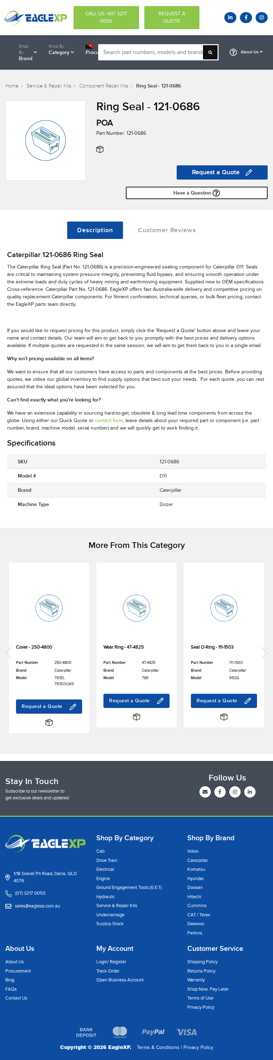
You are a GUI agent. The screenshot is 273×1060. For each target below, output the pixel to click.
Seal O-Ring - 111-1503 (212, 647)
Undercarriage (110, 915)
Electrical (105, 869)
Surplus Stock (110, 924)
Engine (103, 878)
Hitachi (194, 897)
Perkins (194, 933)
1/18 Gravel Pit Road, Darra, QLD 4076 (45, 877)
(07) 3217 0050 (30, 893)
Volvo (192, 851)
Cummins (197, 906)
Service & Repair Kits (116, 906)
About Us (250, 52)
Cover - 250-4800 (34, 647)
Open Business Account (120, 980)
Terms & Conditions (158, 1047)
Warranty (196, 980)
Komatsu (196, 869)
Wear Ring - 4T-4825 (123, 647)
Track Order (107, 971)
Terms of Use (200, 998)
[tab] (95, 230)
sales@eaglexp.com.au (37, 906)
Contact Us (16, 998)
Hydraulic (105, 897)
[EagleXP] (34, 17)
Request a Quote (216, 172)
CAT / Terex (198, 915)
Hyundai (195, 878)
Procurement (18, 971)
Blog (9, 980)
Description (95, 230)
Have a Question (193, 193)
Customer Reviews (167, 230)
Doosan (195, 887)
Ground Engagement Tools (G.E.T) (129, 887)
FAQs (11, 989)
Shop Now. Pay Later (208, 989)
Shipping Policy (202, 962)
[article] (49, 653)
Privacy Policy (200, 1007)
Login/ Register (111, 962)
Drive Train (106, 860)
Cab (100, 851)
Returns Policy (201, 971)
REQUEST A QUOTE (172, 17)
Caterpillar (197, 860)
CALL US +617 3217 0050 (106, 17)
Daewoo (195, 924)
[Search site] (210, 52)
